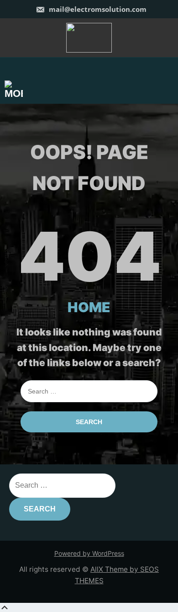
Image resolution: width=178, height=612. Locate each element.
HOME (89, 307)
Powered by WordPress (89, 553)
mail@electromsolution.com (97, 9)
